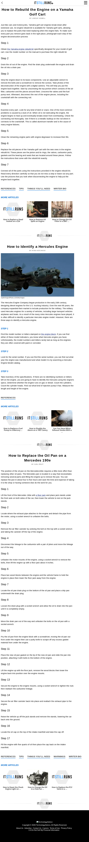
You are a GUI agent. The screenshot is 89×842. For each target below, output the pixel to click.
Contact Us (37, 828)
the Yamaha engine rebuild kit (20, 49)
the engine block (48, 334)
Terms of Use (55, 828)
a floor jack (41, 495)
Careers (45, 828)
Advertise (28, 828)
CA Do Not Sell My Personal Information (44, 830)
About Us (19, 828)
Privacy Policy (66, 828)
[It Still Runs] (43, 2)
